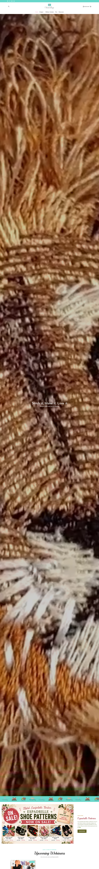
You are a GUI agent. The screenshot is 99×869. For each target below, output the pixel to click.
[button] (8, 6)
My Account (86, 6)
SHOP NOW (82, 831)
